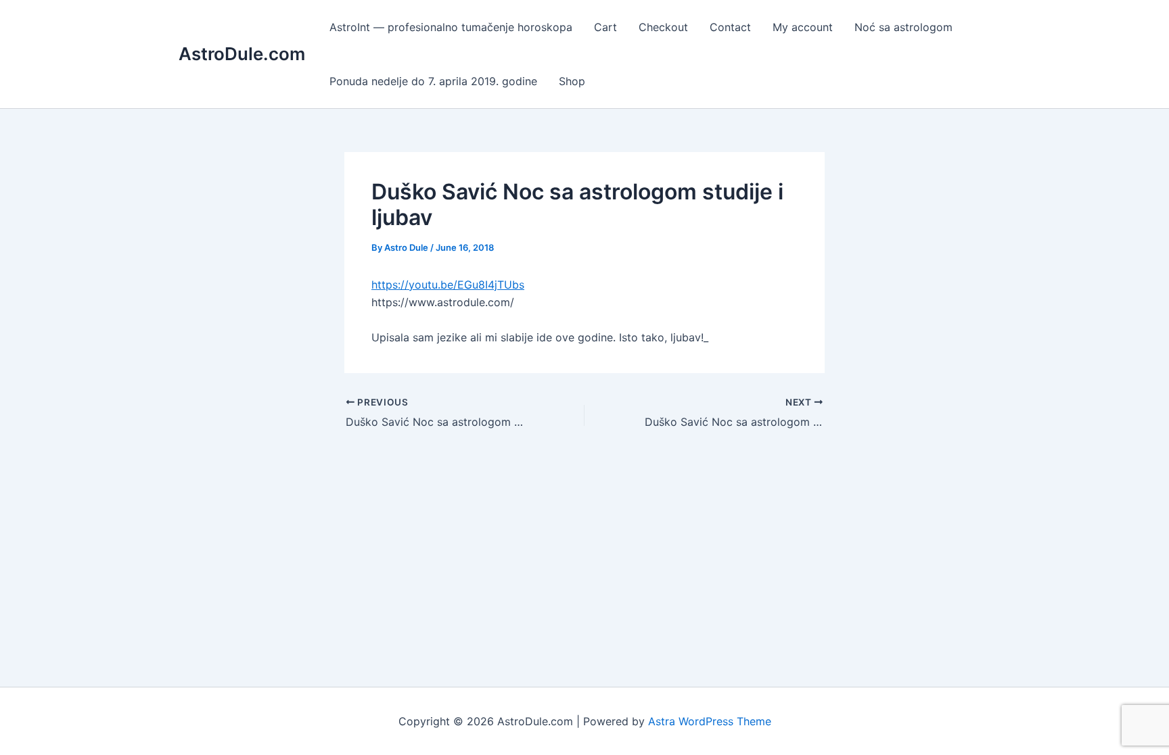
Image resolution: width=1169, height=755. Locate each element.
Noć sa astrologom (903, 27)
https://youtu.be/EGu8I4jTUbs (447, 284)
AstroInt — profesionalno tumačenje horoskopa (450, 27)
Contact (730, 27)
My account (803, 27)
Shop (572, 81)
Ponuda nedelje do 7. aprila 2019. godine (433, 81)
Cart (605, 27)
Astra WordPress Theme (709, 721)
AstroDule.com (242, 53)
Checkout (663, 27)
